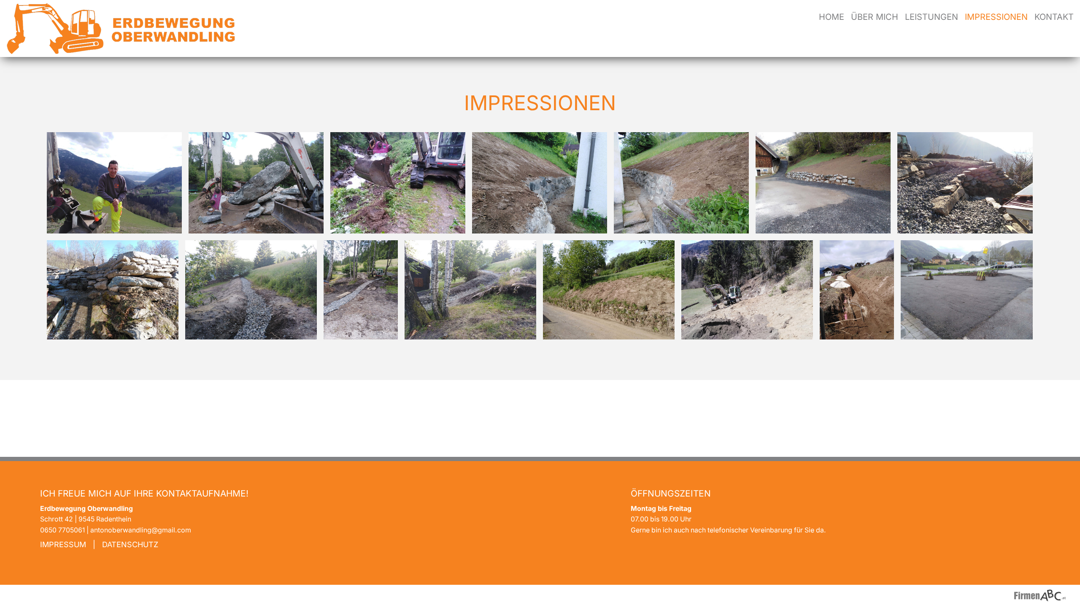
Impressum (63, 544)
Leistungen (931, 17)
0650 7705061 (62, 530)
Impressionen (996, 17)
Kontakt (1054, 17)
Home (831, 17)
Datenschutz (130, 544)
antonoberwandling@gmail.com (140, 530)
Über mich (874, 17)
